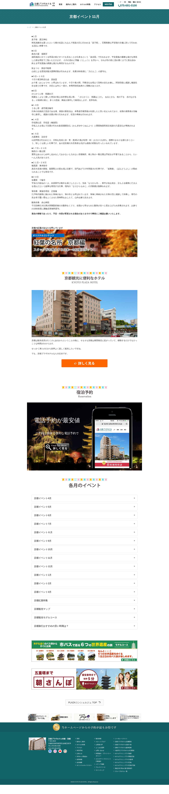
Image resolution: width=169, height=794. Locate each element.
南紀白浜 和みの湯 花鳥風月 (123, 768)
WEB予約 (108, 4)
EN (125, 2)
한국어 (139, 2)
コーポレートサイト (121, 738)
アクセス (97, 4)
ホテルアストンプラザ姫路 (123, 753)
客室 (60, 4)
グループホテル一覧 (121, 771)
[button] (84, 702)
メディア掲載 (100, 764)
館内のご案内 (71, 4)
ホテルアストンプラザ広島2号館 (125, 765)
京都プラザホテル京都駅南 (123, 741)
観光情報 (98, 738)
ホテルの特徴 (85, 4)
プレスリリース (100, 767)
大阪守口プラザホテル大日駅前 (124, 750)
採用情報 (79, 759)
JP (120, 2)
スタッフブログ (100, 741)
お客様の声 (99, 744)
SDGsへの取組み (82, 756)
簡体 (129, 2)
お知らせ (79, 753)
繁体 (134, 2)
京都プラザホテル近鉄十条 (123, 744)
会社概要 (79, 762)
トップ (29, 27)
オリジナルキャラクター (84, 765)
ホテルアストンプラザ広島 (123, 762)
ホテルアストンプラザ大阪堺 (124, 759)
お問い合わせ (100, 750)
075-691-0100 (128, 5)
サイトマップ (100, 770)
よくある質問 (100, 747)
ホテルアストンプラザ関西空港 (124, 756)
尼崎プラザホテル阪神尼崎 (123, 747)
